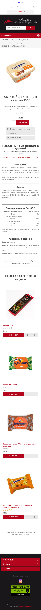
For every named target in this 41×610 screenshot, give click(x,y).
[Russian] (19, 2)
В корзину (23, 122)
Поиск (30, 28)
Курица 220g (8, 325)
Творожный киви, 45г (11, 385)
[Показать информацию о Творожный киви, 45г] (20, 363)
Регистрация (9, 7)
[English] (22, 2)
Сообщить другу (15, 138)
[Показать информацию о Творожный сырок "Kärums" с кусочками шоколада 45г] (20, 422)
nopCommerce (25, 607)
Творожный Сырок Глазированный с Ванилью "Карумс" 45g (17, 506)
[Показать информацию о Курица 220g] (20, 304)
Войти (17, 7)
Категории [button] (6, 35)
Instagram (20, 581)
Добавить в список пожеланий (20, 129)
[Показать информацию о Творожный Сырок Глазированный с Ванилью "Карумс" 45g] (20, 483)
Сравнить (13, 133)
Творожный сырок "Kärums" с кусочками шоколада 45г (19, 445)
